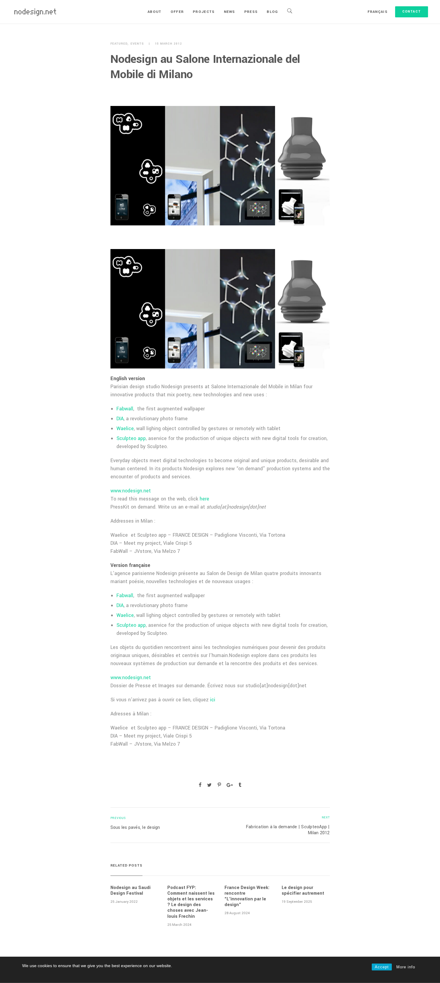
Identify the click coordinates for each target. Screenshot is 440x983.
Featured (119, 44)
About (155, 11)
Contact (411, 11)
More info (405, 967)
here (204, 498)
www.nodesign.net (130, 490)
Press (251, 11)
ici (212, 699)
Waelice (125, 428)
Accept (382, 967)
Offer (177, 11)
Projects (204, 11)
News (229, 11)
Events (137, 44)
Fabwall (124, 408)
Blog (272, 11)
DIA (120, 418)
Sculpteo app (131, 438)
